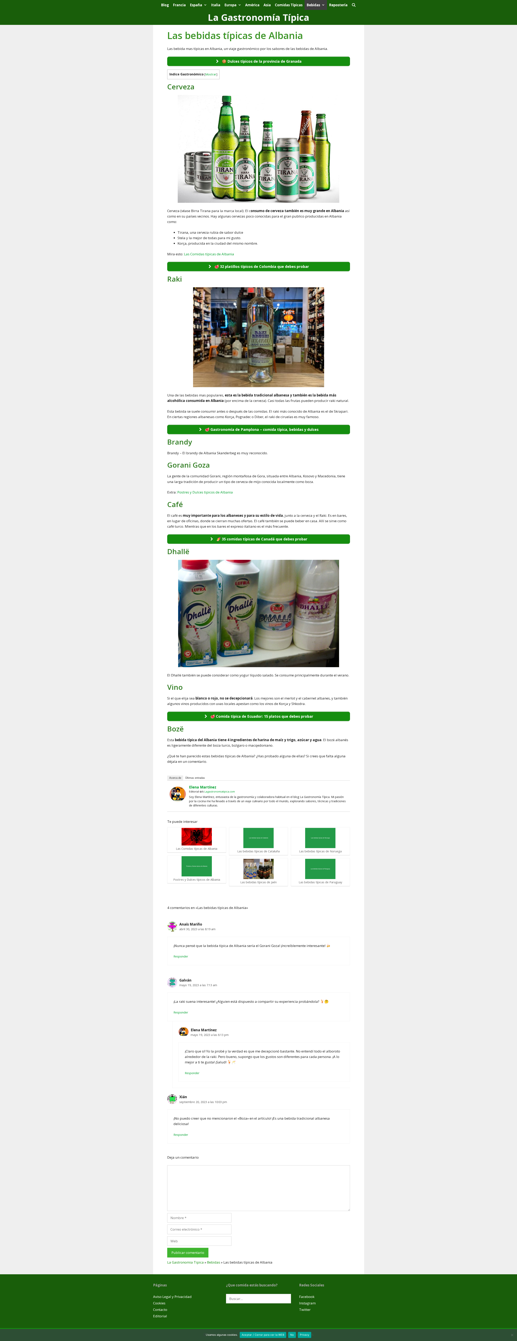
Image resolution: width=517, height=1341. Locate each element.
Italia (215, 5)
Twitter (305, 1309)
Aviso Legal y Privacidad (172, 1296)
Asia (267, 5)
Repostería (338, 5)
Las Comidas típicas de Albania (209, 254)
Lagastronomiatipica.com (219, 791)
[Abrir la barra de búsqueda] (354, 5)
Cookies (159, 1303)
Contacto (160, 1309)
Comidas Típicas (289, 5)
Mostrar (210, 74)
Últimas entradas (195, 777)
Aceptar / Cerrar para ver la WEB (263, 1334)
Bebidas (313, 5)
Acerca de (175, 777)
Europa (230, 5)
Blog (165, 5)
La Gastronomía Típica (258, 17)
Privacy (304, 1334)
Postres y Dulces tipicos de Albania (205, 492)
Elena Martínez (202, 787)
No (292, 1334)
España (196, 5)
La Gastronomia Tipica (185, 1262)
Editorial (160, 1316)
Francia (179, 5)
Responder (180, 956)
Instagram (307, 1303)
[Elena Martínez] (178, 800)
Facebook (306, 1296)
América (252, 5)
